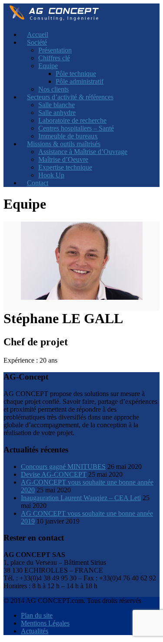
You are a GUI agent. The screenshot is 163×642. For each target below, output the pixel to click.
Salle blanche (56, 104)
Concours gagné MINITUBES (63, 466)
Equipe (48, 65)
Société (37, 42)
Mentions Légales (45, 623)
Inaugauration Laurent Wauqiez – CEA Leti (81, 497)
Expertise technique (65, 167)
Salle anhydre (57, 112)
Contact (37, 183)
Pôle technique (76, 73)
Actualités (34, 631)
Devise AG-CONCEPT (53, 474)
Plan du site (37, 615)
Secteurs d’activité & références (70, 97)
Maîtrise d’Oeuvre (63, 159)
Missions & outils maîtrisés (63, 143)
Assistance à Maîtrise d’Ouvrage (82, 151)
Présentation (55, 50)
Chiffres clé (54, 58)
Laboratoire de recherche (72, 120)
